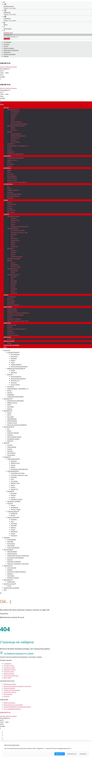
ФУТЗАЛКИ (10, 144)
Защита (9, 166)
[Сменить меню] (4, 2)
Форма (13, 128)
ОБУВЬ (6, 200)
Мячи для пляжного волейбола (17, 182)
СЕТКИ (9, 343)
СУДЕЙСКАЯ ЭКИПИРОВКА (15, 154)
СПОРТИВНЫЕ (11, 297)
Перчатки (14, 130)
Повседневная (11, 204)
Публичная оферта (9, 703)
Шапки (13, 272)
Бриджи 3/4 (14, 246)
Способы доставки (9, 667)
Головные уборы (12, 268)
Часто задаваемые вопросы (12, 709)
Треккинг (10, 208)
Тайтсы (13, 262)
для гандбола (11, 210)
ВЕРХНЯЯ (10, 248)
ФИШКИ (9, 327)
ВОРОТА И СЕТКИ (9, 341)
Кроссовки (10, 164)
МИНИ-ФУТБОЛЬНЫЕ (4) (18, 136)
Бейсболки (14, 270)
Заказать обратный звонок (8, 67)
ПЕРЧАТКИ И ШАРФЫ (13, 258)
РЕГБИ (9, 188)
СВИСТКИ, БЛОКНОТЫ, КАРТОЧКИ (17, 321)
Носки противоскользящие (19, 124)
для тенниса (11, 212)
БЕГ (8, 186)
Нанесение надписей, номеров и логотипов (17, 686)
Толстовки (14, 281)
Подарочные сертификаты (12, 690)
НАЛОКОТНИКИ (12, 311)
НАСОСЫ (10, 317)
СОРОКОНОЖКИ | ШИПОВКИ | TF (17, 146)
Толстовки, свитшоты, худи (19, 232)
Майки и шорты (12, 160)
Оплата (6, 46)
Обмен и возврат (9, 48)
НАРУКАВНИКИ (12, 176)
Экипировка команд (10, 684)
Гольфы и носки (12, 180)
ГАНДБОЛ (10, 192)
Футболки (14, 115)
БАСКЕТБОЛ (7, 156)
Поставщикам (8, 694)
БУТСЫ (9, 148)
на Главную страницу (13, 653)
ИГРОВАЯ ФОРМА (12, 109)
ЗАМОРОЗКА (11, 339)
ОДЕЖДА (6, 214)
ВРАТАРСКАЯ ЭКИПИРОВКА (15, 126)
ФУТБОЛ (6, 107)
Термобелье (14, 264)
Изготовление (15, 111)
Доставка (6, 44)
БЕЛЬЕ (9, 260)
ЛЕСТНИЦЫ (10, 333)
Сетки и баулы (15, 142)
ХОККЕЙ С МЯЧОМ (13, 190)
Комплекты (14, 114)
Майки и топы (15, 220)
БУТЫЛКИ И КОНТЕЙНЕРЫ (15, 315)
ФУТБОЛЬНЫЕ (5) (16, 134)
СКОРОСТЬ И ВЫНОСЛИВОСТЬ (16, 329)
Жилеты (13, 252)
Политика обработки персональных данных (17, 707)
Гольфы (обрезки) (16, 122)
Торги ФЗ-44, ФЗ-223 (10, 692)
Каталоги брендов (9, 688)
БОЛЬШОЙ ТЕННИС (13, 196)
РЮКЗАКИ (10, 299)
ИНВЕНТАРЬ (7, 323)
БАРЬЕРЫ (10, 331)
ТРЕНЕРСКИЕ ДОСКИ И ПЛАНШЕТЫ (18, 313)
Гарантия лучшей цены (11, 675)
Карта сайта (7, 677)
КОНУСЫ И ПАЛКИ (13, 335)
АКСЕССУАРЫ (8, 307)
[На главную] (0, 102)
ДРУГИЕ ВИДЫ (8, 184)
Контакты (7, 696)
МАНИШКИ (10, 152)
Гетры (12, 120)
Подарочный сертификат (11, 345)
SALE (5, 347)
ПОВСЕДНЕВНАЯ (12, 228)
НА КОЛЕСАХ (11, 301)
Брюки (13, 224)
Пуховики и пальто (16, 256)
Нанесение (7, 52)
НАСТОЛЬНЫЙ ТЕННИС (14, 194)
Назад (30, 653)
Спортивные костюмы (18, 230)
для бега (9, 202)
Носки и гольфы (16, 266)
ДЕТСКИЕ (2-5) (15, 138)
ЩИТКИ (9, 150)
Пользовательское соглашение (13, 705)
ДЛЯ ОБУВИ (11, 303)
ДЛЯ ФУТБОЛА (11, 325)
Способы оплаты (9, 665)
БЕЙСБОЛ (10, 198)
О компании (7, 42)
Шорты (13, 117)
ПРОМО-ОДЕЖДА (12, 274)
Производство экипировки (15, 158)
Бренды (6, 56)
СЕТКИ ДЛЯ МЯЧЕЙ (13, 305)
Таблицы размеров (9, 54)
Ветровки (14, 250)
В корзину (7, 39)
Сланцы (9, 206)
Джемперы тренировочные (19, 226)
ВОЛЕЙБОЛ (7, 168)
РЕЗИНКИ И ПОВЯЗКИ (14, 319)
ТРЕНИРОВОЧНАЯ (13, 216)
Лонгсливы (14, 238)
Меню (2, 104)
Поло (12, 236)
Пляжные (14, 140)
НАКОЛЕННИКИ (12, 178)
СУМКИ (6, 295)
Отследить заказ (9, 671)
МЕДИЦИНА (7, 337)
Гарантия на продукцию (11, 50)
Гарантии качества (9, 669)
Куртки (13, 254)
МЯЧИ (9, 132)
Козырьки (14, 293)
